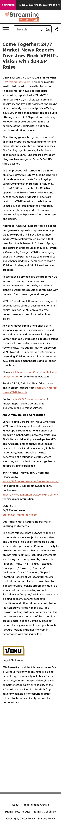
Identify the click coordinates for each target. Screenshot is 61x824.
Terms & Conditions (45, 811)
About (15, 804)
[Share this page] (56, 29)
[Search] (40, 29)
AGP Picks (8, 5)
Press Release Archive (36, 804)
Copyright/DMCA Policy (20, 818)
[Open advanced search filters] (47, 29)
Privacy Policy (46, 818)
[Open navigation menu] (6, 29)
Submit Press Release (17, 811)
